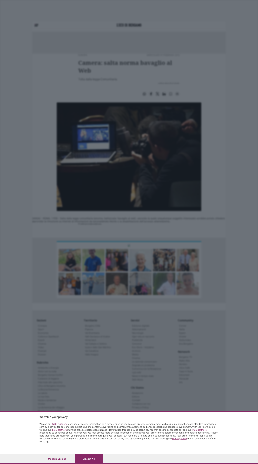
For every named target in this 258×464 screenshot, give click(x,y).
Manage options (57, 458)
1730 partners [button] (59, 424)
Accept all (89, 458)
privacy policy (179, 438)
